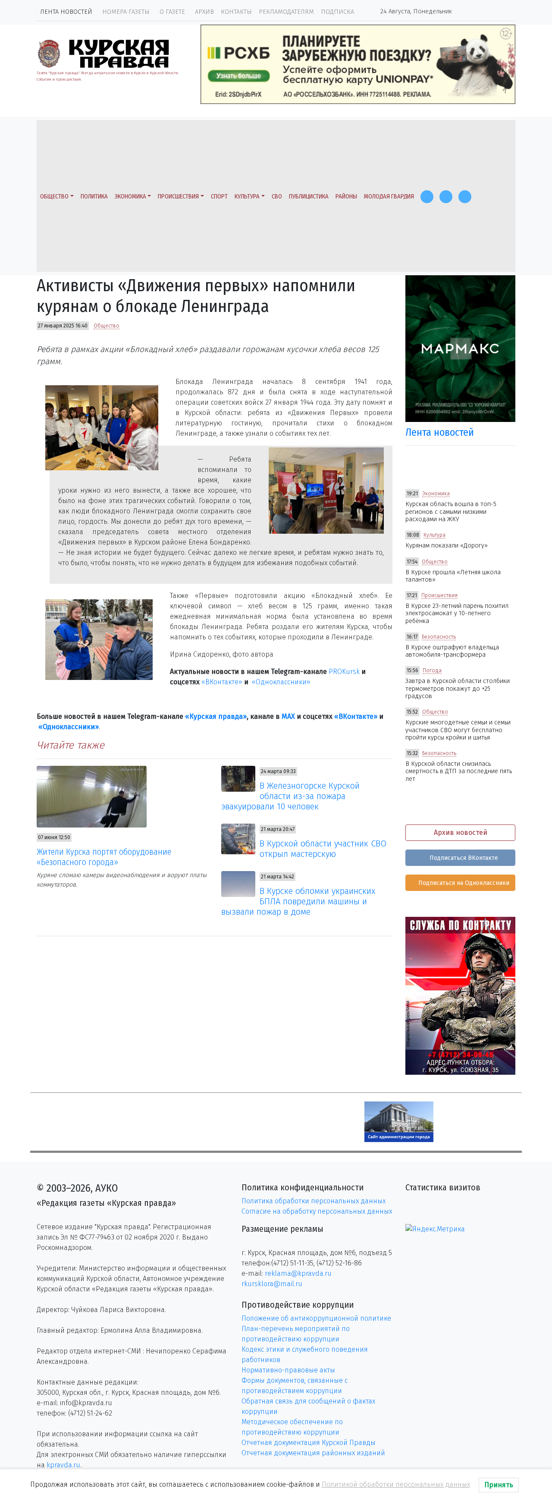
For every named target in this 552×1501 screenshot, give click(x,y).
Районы (346, 196)
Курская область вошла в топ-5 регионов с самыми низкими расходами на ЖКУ (450, 511)
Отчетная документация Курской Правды (309, 1442)
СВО (277, 196)
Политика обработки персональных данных (314, 1201)
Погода (432, 670)
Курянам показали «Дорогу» (446, 545)
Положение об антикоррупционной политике (316, 1318)
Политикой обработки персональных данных (396, 1484)
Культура (247, 196)
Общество (54, 196)
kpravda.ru (63, 1465)
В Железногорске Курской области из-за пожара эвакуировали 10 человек (290, 796)
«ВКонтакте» (221, 682)
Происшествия (178, 196)
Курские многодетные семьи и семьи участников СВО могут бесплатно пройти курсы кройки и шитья (458, 730)
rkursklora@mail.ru (272, 1284)
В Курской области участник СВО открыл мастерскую (323, 848)
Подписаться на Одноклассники (463, 883)
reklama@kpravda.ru (298, 1273)
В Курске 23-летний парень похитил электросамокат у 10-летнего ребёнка (456, 613)
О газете (172, 12)
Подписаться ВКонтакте (463, 858)
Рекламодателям (286, 12)
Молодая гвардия (389, 196)
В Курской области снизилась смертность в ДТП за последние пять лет (458, 771)
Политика (94, 196)
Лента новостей (66, 12)
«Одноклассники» (281, 682)
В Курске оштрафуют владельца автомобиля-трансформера (452, 651)
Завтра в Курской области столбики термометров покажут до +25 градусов (457, 688)
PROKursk (344, 671)
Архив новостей (460, 832)
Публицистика (309, 196)
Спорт (219, 196)
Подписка (337, 12)
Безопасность (439, 637)
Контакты (236, 12)
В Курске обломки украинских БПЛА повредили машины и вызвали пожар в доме (298, 901)
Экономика (130, 196)
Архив (204, 12)
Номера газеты (126, 12)
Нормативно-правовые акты (288, 1370)
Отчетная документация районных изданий (313, 1453)
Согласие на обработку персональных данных (317, 1211)
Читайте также (70, 745)
